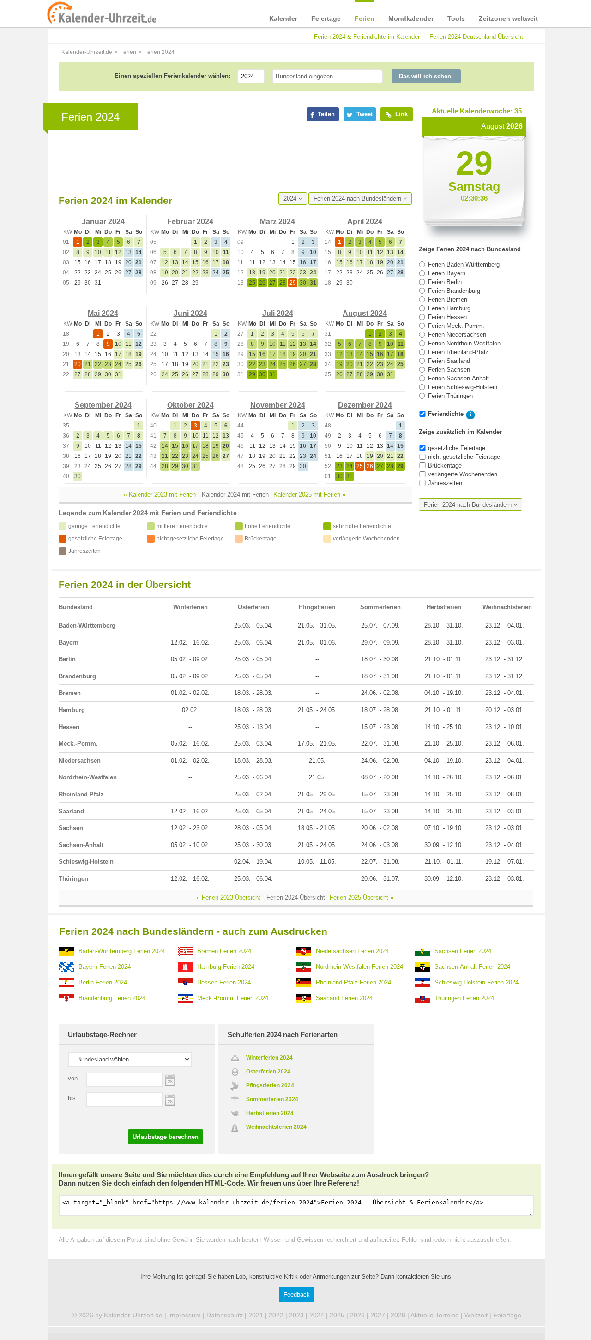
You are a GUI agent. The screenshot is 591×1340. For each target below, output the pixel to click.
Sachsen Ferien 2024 (462, 951)
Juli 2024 (277, 313)
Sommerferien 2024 (272, 1099)
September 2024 (103, 405)
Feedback (296, 1294)
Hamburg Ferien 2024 (225, 966)
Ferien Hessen (447, 317)
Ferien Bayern (446, 273)
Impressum (184, 1315)
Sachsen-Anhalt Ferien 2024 (472, 966)
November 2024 (277, 405)
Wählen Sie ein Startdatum (170, 1079)
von (73, 1078)
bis (72, 1098)
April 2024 (364, 221)
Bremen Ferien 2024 (224, 951)
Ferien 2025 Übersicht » (361, 897)
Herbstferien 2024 (270, 1113)
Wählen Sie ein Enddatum (170, 1099)
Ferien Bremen (447, 299)
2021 (255, 1315)
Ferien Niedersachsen (457, 334)
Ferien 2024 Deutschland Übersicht (476, 36)
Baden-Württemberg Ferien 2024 (121, 951)
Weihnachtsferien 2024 (276, 1127)
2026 (357, 1315)
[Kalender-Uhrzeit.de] (101, 13)
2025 (337, 1315)
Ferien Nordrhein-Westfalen (464, 343)
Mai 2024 (103, 313)
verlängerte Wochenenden (462, 474)
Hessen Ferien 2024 (224, 982)
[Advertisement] (227, 162)
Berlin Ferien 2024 (102, 982)
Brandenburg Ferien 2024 (111, 998)
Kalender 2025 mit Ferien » (309, 494)
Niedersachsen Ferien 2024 (352, 951)
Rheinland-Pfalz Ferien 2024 (353, 982)
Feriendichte (446, 413)
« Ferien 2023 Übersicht (228, 897)
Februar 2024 (190, 221)
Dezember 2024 (365, 405)
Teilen (325, 114)
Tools (456, 18)
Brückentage (445, 465)
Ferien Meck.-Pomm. (456, 325)
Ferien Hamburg (449, 308)
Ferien (364, 18)
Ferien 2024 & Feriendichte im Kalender (367, 36)
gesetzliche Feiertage (456, 448)
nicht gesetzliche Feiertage (464, 456)
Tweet (364, 114)
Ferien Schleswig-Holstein (462, 387)
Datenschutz (224, 1315)
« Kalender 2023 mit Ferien (160, 494)
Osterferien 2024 (268, 1071)
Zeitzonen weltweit (508, 18)
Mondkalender (411, 18)
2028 (398, 1315)
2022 (276, 1315)
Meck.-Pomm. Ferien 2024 (232, 998)
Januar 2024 (103, 221)
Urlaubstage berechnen (166, 1136)
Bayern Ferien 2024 (104, 966)
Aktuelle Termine (434, 1315)
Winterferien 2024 (269, 1058)
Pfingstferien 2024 (270, 1085)
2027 (377, 1315)
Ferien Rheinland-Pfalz (458, 352)
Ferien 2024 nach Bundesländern (358, 198)
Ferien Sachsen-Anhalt (458, 378)
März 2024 (277, 221)
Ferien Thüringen (450, 395)
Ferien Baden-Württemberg (464, 264)
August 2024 (365, 313)
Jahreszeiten (445, 483)
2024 (290, 198)
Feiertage (326, 18)
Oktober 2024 (190, 405)
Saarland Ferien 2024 (344, 998)
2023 (296, 1315)
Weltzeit (476, 1315)
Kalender (283, 18)
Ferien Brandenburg (454, 290)
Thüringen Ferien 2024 (464, 998)
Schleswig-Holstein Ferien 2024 (476, 982)
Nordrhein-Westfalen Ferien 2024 (359, 966)
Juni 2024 (190, 313)
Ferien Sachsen (449, 369)
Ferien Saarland (449, 360)
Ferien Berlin (445, 282)
